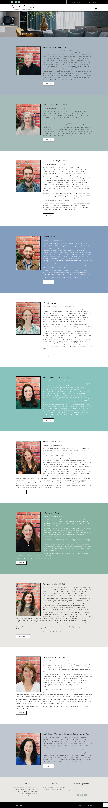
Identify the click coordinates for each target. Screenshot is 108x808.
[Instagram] (16, 2)
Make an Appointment (77, 2)
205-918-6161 (22, 636)
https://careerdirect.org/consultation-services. (58, 752)
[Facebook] (12, 2)
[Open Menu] (96, 8)
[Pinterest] (19, 2)
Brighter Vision (89, 805)
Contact (48, 83)
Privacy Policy (18, 805)
